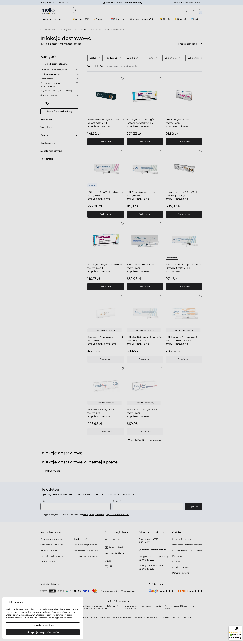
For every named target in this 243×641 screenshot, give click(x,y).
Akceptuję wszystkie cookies (42, 632)
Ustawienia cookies (43, 625)
